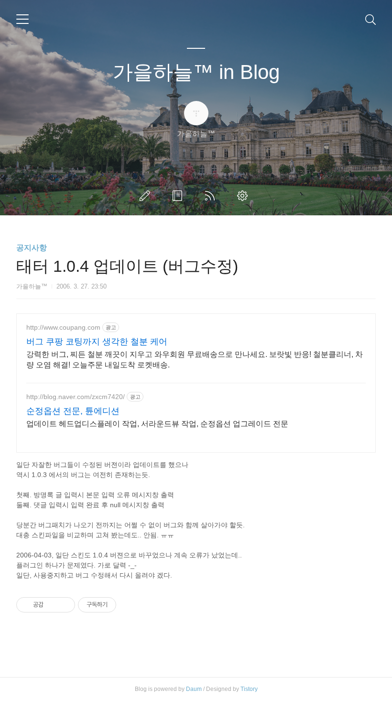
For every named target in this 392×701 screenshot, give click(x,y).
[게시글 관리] (64, 605)
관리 (244, 195)
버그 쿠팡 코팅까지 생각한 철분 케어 (96, 341)
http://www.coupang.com (63, 327)
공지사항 (31, 248)
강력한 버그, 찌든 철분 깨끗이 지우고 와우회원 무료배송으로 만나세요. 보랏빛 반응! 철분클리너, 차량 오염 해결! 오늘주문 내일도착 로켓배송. (194, 359)
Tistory (249, 689)
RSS (211, 195)
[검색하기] (370, 19)
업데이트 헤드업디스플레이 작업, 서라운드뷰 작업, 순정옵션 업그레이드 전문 (157, 424)
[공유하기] (52, 605)
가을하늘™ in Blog (196, 72)
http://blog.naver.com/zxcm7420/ (75, 397)
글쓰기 (146, 195)
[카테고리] (22, 19)
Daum (194, 689)
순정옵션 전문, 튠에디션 (73, 411)
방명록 (179, 195)
